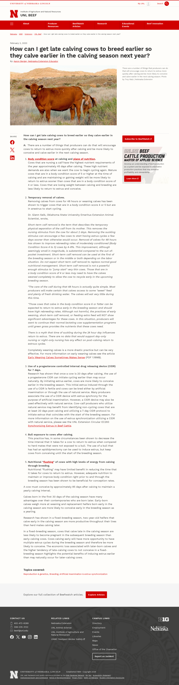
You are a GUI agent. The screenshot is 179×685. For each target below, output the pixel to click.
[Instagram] (30, 637)
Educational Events (128, 25)
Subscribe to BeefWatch (137, 139)
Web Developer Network (75, 675)
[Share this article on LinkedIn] (12, 158)
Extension (28, 34)
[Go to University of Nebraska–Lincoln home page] (14, 14)
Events (95, 632)
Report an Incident (104, 656)
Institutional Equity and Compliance (34, 678)
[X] (18, 637)
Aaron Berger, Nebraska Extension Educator (36, 61)
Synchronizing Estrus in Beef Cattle (49, 425)
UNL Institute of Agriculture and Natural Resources (67, 633)
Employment (98, 627)
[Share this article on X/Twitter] (12, 150)
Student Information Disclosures (112, 678)
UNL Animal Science (61, 627)
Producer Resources (53, 25)
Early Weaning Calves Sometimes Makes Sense (56, 357)
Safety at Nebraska (91, 678)
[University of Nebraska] (159, 628)
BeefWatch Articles (78, 25)
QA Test (88, 675)
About (26, 23)
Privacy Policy (77, 678)
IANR (21, 34)
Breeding (54, 574)
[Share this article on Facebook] (12, 142)
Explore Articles (96, 595)
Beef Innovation (155, 23)
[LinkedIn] (36, 637)
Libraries (96, 636)
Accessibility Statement (102, 675)
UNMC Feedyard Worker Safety (67, 639)
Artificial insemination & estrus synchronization (83, 574)
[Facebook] (12, 637)
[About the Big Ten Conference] (163, 619)
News (95, 645)
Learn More (131, 179)
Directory (97, 623)
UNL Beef (28, 15)
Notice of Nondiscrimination (60, 678)
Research (102, 23)
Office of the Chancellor (104, 649)
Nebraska (13, 34)
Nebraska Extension (61, 623)
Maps (95, 640)
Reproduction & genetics (35, 574)
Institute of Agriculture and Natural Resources (40, 12)
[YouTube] (24, 637)
